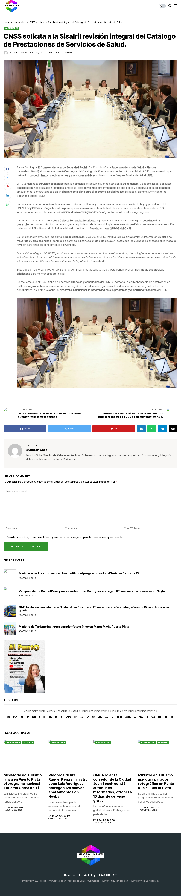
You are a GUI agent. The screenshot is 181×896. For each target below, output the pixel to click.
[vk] (153, 717)
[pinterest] (56, 717)
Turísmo (28, 743)
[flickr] (119, 717)
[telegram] (21, 717)
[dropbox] (82, 717)
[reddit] (172, 717)
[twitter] (61, 717)
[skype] (93, 717)
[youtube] (34, 717)
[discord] (159, 717)
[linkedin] (50, 717)
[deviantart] (68, 717)
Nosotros (69, 875)
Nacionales (19, 22)
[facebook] (8, 717)
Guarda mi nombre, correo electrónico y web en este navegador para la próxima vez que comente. (65, 537)
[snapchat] (166, 717)
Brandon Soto (18, 53)
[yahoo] (112, 717)
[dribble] (75, 717)
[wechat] (141, 717)
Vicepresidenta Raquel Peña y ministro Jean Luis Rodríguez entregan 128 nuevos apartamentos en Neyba (92, 591)
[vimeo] (27, 717)
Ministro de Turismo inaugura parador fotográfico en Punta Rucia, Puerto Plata (74, 626)
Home (7, 22)
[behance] (15, 717)
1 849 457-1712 (108, 875)
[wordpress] (106, 717)
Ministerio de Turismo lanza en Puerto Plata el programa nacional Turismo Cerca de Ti (79, 573)
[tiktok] (147, 717)
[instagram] (44, 717)
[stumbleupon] (100, 717)
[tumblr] (39, 717)
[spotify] (135, 717)
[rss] (88, 717)
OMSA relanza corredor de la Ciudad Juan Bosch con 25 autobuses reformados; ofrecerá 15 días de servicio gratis (94, 608)
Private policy (87, 875)
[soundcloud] (128, 717)
